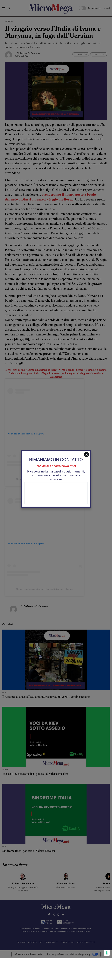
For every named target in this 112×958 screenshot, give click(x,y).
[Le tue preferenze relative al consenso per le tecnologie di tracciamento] (107, 953)
